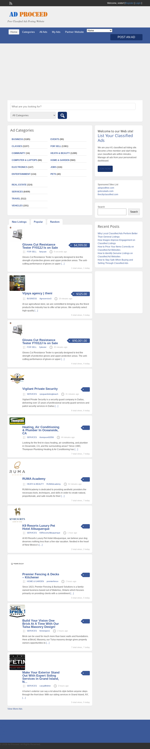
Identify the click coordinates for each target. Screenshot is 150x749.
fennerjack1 (45, 631)
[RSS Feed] (10, 2)
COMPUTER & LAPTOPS (24, 160)
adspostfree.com (106, 188)
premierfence (52, 581)
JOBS (53, 167)
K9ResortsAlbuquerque (50, 533)
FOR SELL (55, 146)
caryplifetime (45, 686)
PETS (53, 174)
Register (129, 3)
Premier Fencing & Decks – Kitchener (40, 576)
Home (13, 31)
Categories (28, 31)
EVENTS (54, 139)
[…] (62, 263)
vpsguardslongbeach (49, 394)
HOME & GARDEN (60, 160)
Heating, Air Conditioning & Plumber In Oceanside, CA (40, 430)
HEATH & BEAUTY (60, 153)
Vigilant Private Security (40, 389)
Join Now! (105, 169)
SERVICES (32, 394)
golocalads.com (105, 191)
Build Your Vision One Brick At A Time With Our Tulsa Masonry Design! (40, 624)
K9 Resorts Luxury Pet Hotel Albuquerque (38, 527)
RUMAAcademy (53, 484)
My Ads (56, 31)
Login (138, 3)
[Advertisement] (75, 71)
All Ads (43, 31)
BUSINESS (32, 298)
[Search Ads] (62, 115)
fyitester (42, 347)
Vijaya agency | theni (37, 293)
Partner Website (74, 31)
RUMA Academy (33, 479)
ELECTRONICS (19, 167)
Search (101, 207)
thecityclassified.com (108, 194)
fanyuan (42, 252)
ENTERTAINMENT (21, 174)
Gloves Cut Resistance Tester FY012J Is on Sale (40, 246)
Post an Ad (126, 37)
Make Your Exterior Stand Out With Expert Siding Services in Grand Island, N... (40, 677)
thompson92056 (47, 437)
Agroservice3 (45, 298)
